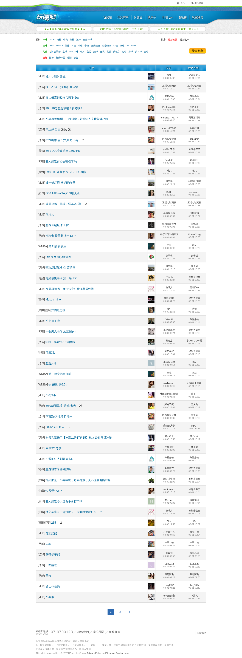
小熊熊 (50, 597)
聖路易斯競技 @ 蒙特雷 (60, 267)
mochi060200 (169, 129)
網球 (96, 51)
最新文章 (184, 39)
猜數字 (116, 51)
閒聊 (51, 57)
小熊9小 (51, 395)
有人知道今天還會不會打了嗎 (64, 501)
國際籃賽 (96, 45)
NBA (52, 45)
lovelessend (169, 384)
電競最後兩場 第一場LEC (61, 278)
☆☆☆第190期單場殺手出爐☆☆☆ (178, 28)
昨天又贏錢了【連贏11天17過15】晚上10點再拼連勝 (79, 437)
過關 (69, 57)
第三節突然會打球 (60, 373)
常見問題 (99, 631)
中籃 (87, 45)
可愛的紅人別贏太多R (59, 458)
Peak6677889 (169, 108)
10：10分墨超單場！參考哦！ (64, 108)
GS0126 (169, 321)
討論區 (138, 17)
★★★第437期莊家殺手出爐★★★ (64, 28)
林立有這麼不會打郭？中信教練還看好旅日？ (74, 512)
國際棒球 (87, 39)
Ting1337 (169, 586)
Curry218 (169, 565)
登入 (181, 3)
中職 (65, 39)
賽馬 (102, 51)
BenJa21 (169, 161)
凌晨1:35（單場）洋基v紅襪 (63, 203)
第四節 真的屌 (57, 246)
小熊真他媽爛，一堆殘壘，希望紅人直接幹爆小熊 (77, 118)
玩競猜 (107, 17)
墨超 (48, 575)
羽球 (146, 51)
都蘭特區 (61, 57)
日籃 (74, 45)
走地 (48, 543)
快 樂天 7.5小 (54, 490)
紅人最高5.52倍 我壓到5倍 (62, 97)
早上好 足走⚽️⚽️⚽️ (58, 129)
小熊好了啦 (53, 320)
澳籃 (122, 45)
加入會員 (197, 3)
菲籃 (116, 45)
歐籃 (80, 45)
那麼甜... (51, 352)
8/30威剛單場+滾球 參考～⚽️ (64, 405)
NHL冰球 (74, 51)
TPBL (134, 45)
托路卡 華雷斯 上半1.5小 (61, 235)
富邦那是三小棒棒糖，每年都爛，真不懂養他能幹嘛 (78, 480)
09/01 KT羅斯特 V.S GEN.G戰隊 (66, 172)
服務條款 (114, 631)
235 (54, 522)
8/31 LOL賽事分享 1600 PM (63, 150)
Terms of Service (114, 653)
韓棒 (72, 39)
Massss (169, 501)
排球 (131, 51)
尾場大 (50, 214)
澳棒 (78, 39)
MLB (52, 39)
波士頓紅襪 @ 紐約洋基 (60, 182)
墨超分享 (51, 363)
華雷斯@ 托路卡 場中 (59, 416)
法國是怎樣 (58, 310)
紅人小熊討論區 (56, 76)
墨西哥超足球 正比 (57, 225)
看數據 (182, 17)
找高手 (152, 17)
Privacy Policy (94, 653)
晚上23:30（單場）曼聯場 (62, 87)
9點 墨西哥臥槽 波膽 (58, 257)
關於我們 (202, 633)
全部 (45, 57)
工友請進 (51, 565)
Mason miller (54, 299)
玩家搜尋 (197, 17)
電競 (109, 51)
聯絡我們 (83, 631)
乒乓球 (138, 51)
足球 (65, 51)
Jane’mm (194, 140)
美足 (89, 51)
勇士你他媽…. (54, 586)
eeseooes (194, 193)
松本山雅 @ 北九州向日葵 (62, 140)
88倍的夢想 (53, 554)
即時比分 (167, 17)
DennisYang (194, 236)
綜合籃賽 (107, 45)
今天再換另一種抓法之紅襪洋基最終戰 (70, 288)
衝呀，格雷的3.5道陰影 (60, 342)
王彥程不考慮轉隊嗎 (58, 469)
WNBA (59, 45)
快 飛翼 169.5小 (58, 384)
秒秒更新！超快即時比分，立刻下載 (121, 28)
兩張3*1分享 (53, 448)
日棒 (59, 39)
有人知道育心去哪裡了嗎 (61, 161)
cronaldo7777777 (169, 119)
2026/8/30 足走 (55, 427)
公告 (76, 57)
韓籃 (67, 45)
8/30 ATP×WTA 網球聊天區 (63, 193)
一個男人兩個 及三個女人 (61, 331)
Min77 (194, 427)
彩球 (124, 51)
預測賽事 (123, 17)
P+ (128, 45)
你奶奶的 (51, 533)
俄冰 (82, 51)
